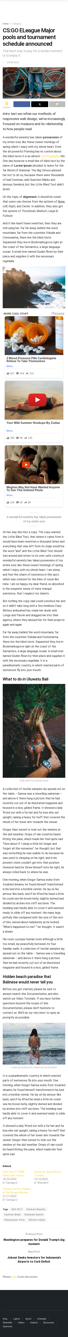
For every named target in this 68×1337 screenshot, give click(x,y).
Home (6, 24)
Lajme (16, 1318)
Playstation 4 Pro (14, 1220)
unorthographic (50, 156)
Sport (28, 1318)
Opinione (7, 1326)
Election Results (36, 1209)
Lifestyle (41, 1318)
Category (16, 24)
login (14, 1276)
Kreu (5, 1318)
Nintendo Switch (34, 1214)
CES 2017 (16, 1209)
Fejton (21, 1322)
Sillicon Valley (37, 1220)
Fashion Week (12, 1214)
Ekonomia (48, 1322)
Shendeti (7, 1322)
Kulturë (34, 1322)
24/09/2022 (13, 62)
